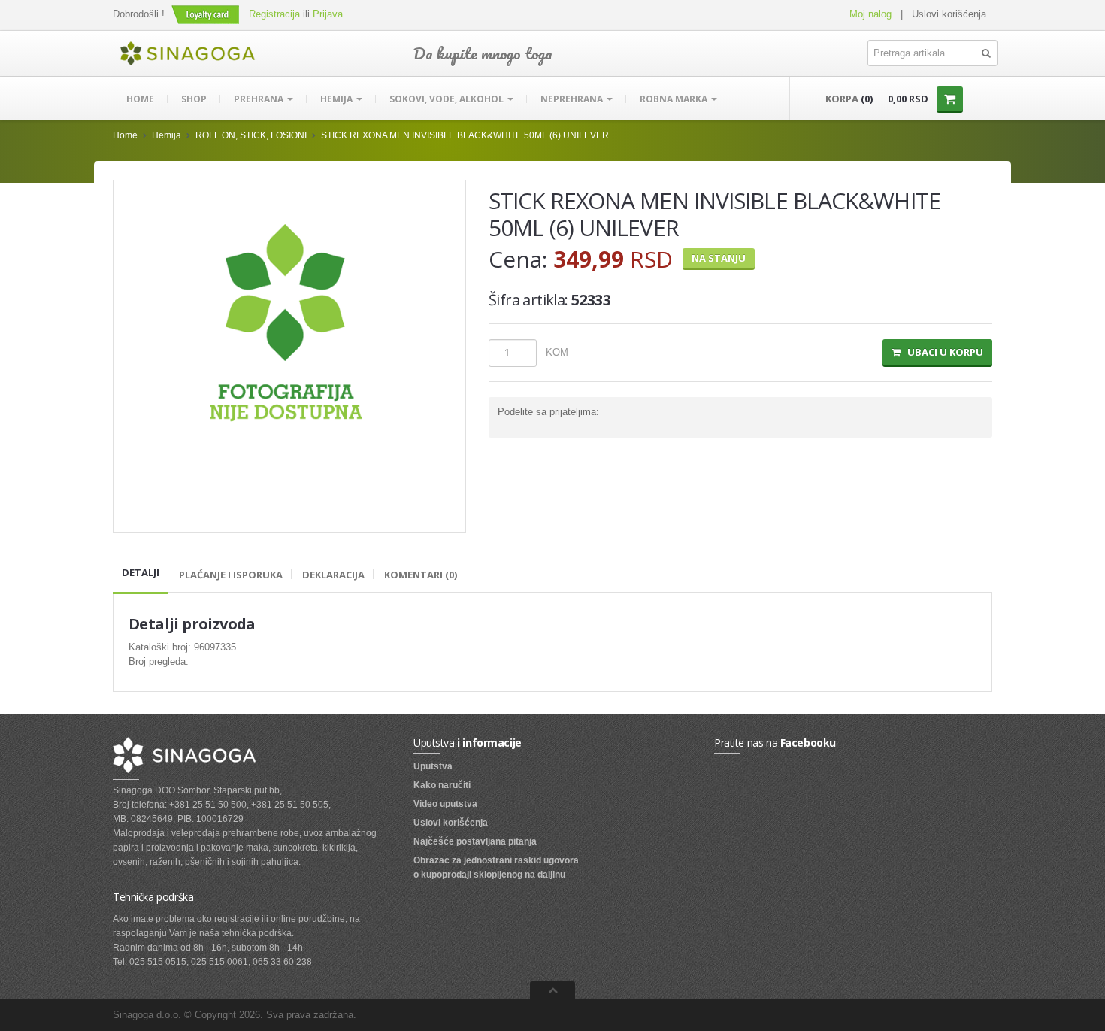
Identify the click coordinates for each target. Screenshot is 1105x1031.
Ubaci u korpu (942, 352)
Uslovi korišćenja (949, 14)
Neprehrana (572, 98)
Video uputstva (445, 804)
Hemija (337, 98)
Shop (194, 98)
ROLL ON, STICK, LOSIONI (251, 135)
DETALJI (140, 572)
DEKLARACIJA (333, 574)
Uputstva (433, 766)
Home (140, 98)
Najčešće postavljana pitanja (475, 841)
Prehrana (260, 98)
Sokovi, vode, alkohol (447, 98)
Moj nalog (870, 14)
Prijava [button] (328, 14)
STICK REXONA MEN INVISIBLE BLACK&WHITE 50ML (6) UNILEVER (465, 135)
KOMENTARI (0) (420, 574)
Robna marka (675, 98)
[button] (207, 14)
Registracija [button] (274, 14)
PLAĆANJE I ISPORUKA (231, 574)
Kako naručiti (442, 785)
